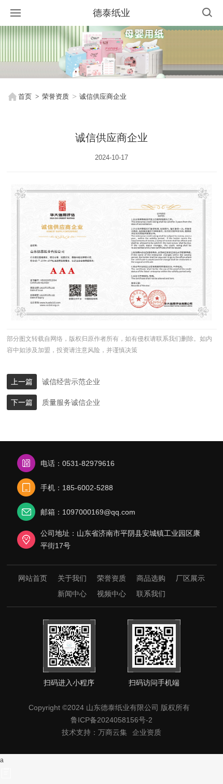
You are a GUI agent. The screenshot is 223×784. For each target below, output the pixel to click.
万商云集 (112, 732)
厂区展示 (190, 578)
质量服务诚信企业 (71, 402)
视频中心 (111, 594)
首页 (25, 96)
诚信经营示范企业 (71, 382)
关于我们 (72, 578)
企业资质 (146, 732)
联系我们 (150, 594)
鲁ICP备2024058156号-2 (111, 720)
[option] (111, 52)
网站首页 (32, 578)
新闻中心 (72, 594)
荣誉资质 (55, 96)
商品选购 (150, 578)
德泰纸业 (111, 13)
